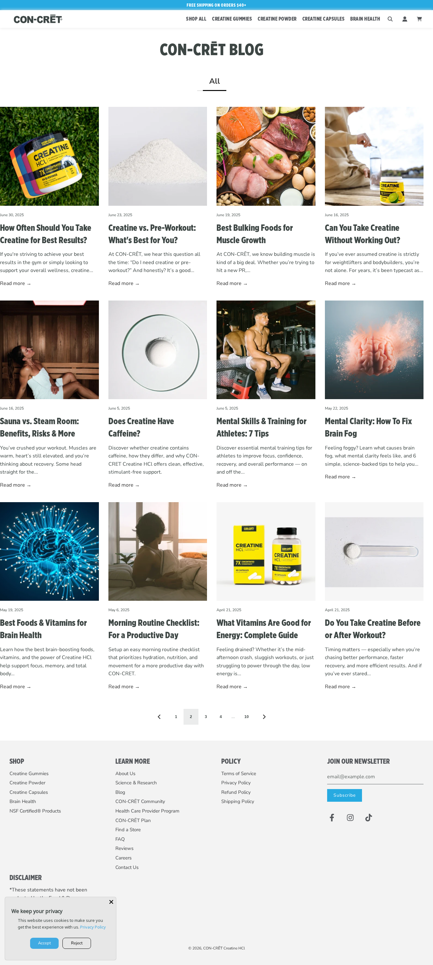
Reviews (124, 848)
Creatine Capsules (29, 792)
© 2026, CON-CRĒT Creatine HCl (216, 948)
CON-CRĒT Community (140, 801)
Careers (123, 858)
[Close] (111, 902)
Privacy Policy (236, 783)
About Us (125, 773)
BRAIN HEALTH (365, 19)
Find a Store (128, 829)
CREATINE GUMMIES (232, 19)
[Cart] (420, 19)
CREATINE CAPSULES (323, 19)
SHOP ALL (196, 19)
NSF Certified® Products (35, 811)
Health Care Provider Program (147, 811)
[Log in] (404, 19)
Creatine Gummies (29, 773)
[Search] (390, 19)
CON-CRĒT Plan (133, 820)
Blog (120, 792)
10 (246, 717)
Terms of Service (238, 773)
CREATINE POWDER (277, 19)
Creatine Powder (27, 783)
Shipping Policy (237, 801)
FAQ (120, 839)
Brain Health (23, 801)
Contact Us (127, 867)
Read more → (15, 283)
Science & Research (136, 783)
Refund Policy (236, 792)
